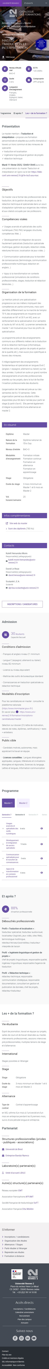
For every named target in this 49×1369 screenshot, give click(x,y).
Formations (16, 23)
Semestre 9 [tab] (33, 814)
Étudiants (28, 3)
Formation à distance (14, 1256)
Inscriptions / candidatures (22, 604)
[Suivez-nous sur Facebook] (15, 1338)
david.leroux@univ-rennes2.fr (21, 575)
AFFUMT (29, 1196)
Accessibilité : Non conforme (13, 1365)
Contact (5, 1351)
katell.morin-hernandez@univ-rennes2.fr (22, 561)
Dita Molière (27, 1208)
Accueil (5, 23)
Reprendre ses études (14, 1252)
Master (27, 23)
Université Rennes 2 (11, 3)
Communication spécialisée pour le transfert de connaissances (12, 858)
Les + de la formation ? (36, 113)
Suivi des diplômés (17, 528)
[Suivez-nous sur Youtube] (33, 1338)
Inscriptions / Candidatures (24, 1309)
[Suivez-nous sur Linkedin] (27, 1338)
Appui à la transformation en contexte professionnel (12, 873)
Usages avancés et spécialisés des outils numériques (12, 828)
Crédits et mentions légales (13, 1358)
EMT (20, 1190)
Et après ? (18, 113)
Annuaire (24, 1322)
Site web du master (18, 523)
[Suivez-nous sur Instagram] (21, 1338)
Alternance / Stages (14, 1244)
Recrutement (24, 1316)
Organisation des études (16, 1240)
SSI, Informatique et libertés (13, 1361)
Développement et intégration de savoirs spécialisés (12, 844)
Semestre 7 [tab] (6, 814)
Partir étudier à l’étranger (16, 1248)
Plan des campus (24, 1319)
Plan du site (6, 1354)
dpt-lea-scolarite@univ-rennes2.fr (23, 587)
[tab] (8, 803)
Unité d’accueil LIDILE (15, 1172)
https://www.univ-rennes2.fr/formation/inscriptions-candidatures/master (19, 715)
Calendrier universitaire (24, 1312)
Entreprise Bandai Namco (17, 1155)
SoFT (36, 1202)
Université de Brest (14, 1149)
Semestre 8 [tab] (20, 814)
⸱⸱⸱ (46, 3)
